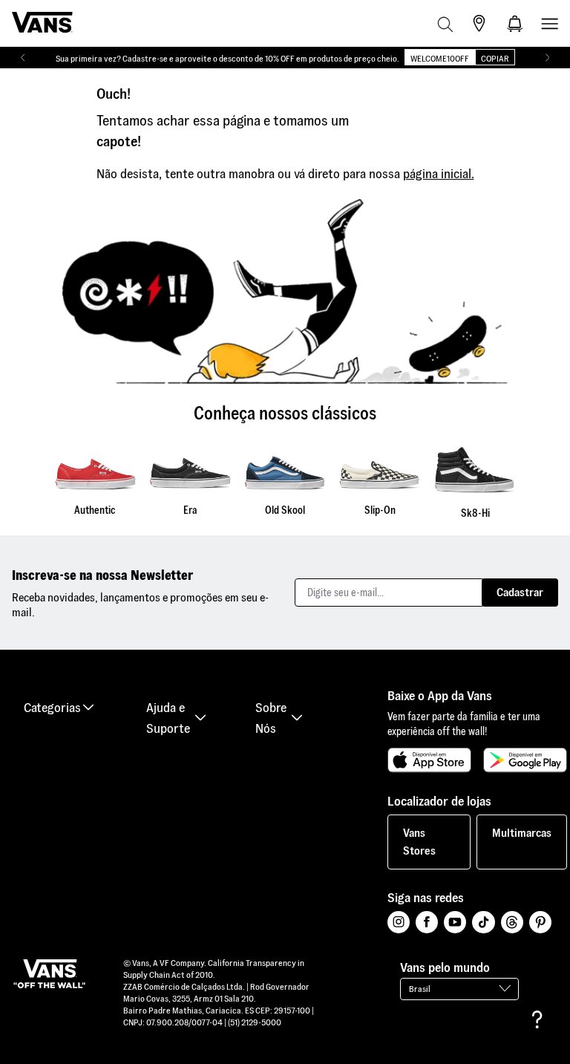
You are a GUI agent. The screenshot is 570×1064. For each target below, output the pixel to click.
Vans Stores (419, 841)
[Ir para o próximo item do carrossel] (547, 58)
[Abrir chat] (537, 1019)
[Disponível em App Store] (429, 760)
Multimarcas (521, 833)
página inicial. (438, 173)
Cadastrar (520, 592)
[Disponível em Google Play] (525, 760)
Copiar (495, 58)
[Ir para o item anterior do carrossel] (22, 58)
